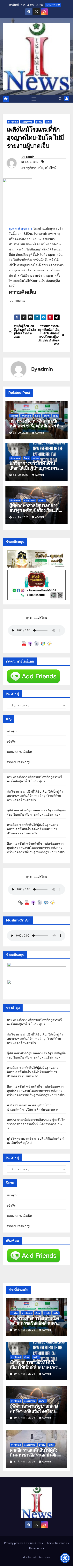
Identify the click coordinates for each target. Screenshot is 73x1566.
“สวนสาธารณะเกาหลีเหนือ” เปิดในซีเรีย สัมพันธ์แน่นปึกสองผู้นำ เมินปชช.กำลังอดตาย (48, 335)
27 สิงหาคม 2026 (24, 1461)
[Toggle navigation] (33, 98)
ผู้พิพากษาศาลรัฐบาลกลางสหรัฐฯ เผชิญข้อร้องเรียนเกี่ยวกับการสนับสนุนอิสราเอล (36, 510)
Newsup (60, 1543)
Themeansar (36, 1548)
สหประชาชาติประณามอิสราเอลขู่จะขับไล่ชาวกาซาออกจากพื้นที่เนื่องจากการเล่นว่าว (36, 1124)
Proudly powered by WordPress (24, 1543)
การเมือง (14, 416)
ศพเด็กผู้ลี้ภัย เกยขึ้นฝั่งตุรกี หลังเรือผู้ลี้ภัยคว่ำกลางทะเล (25, 331)
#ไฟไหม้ (50, 168)
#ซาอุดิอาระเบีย (32, 168)
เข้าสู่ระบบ (14, 731)
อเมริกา (36, 458)
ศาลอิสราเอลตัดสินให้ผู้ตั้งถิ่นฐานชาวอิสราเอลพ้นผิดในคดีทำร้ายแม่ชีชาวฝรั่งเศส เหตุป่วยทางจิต (32, 829)
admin (30, 157)
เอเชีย (48, 122)
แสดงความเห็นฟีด (19, 752)
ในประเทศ (44, 1557)
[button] (60, 99)
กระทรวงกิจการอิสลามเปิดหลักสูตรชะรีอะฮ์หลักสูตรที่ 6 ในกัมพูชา (36, 425)
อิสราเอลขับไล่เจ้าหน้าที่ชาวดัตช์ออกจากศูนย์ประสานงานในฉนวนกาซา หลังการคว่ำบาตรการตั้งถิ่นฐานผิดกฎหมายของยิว (36, 848)
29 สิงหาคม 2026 (24, 1329)
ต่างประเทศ (13, 122)
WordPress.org (18, 762)
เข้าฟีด (11, 741)
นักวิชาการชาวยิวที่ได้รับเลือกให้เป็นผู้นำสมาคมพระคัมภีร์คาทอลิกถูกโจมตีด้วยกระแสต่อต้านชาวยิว (35, 795)
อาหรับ (39, 122)
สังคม (37, 416)
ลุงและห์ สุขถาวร (20, 228)
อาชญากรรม (27, 122)
